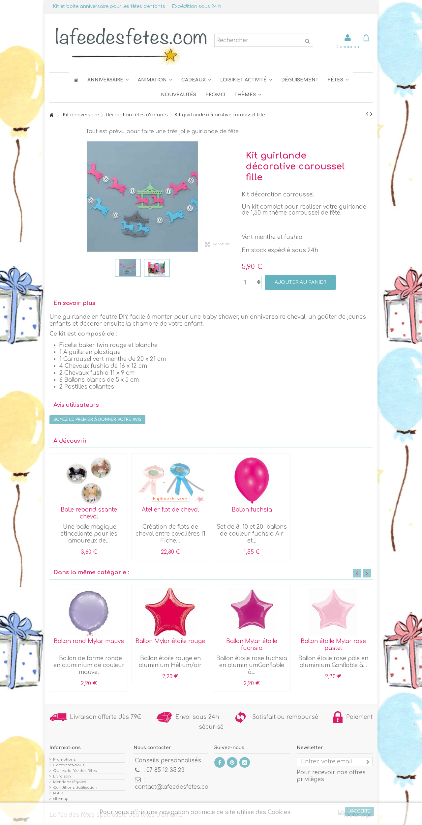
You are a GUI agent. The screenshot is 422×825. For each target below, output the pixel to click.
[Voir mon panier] (366, 38)
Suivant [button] (232, 196)
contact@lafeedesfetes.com (174, 787)
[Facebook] (219, 762)
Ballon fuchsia (252, 510)
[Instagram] (244, 762)
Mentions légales (69, 782)
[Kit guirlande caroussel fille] (127, 267)
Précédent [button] (53, 196)
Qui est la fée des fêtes (75, 771)
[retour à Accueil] (51, 115)
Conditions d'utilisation (75, 787)
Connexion (347, 46)
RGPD (58, 793)
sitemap (61, 799)
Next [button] (367, 573)
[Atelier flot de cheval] (170, 481)
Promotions (64, 759)
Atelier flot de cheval (170, 510)
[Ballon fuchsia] (251, 481)
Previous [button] (357, 573)
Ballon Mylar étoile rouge (170, 641)
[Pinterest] (232, 762)
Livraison (62, 776)
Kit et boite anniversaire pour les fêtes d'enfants (109, 6)
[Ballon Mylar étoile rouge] (170, 612)
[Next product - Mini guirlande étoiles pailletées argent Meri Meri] (371, 114)
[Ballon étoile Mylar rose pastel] (333, 612)
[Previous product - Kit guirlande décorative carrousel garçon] (367, 114)
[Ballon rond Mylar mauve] (89, 612)
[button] (338, 80)
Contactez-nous (68, 765)
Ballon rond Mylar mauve (89, 641)
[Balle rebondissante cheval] (89, 481)
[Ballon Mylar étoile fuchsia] (251, 612)
